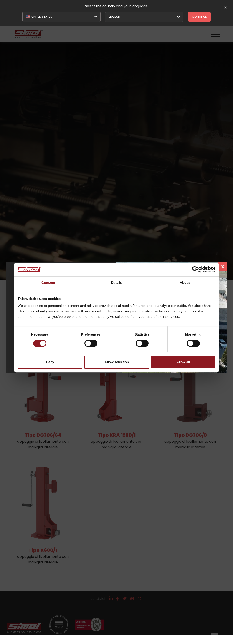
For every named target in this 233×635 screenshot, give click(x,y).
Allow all (183, 362)
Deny (50, 362)
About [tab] (185, 282)
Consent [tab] (48, 282)
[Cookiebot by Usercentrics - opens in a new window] (195, 269)
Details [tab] (116, 282)
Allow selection (116, 362)
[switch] (90, 343)
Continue (199, 17)
